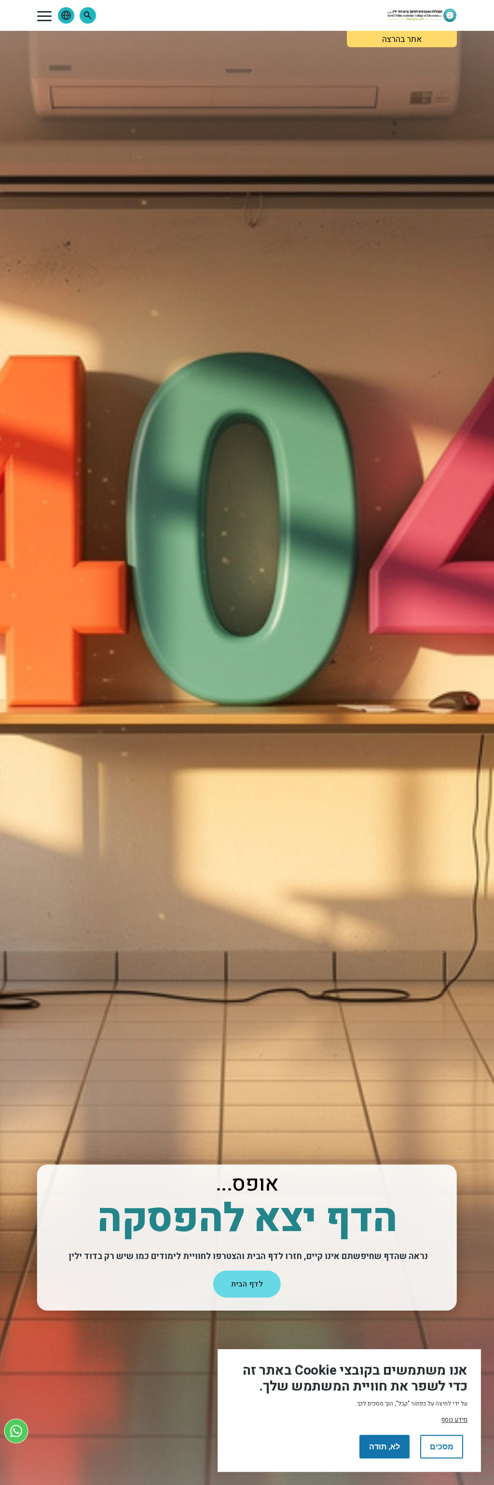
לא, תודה (384, 1447)
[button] (88, 15)
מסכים (441, 1447)
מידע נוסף (454, 1420)
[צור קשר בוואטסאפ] (16, 1431)
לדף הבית (247, 1284)
